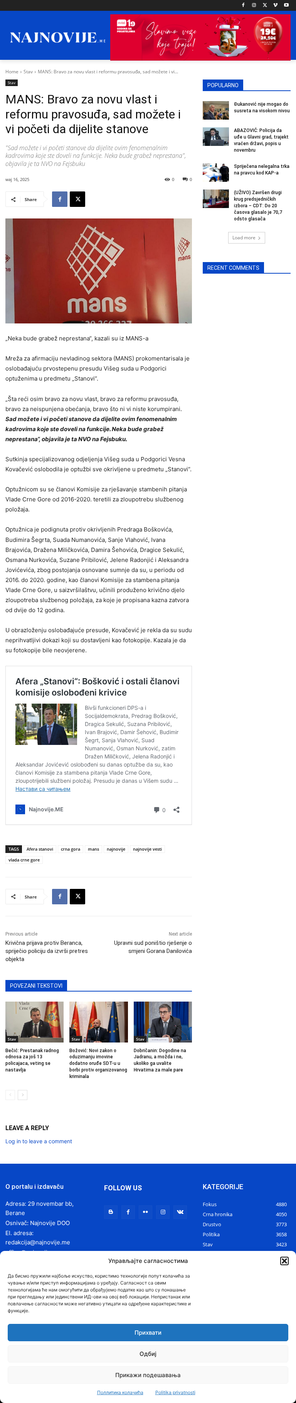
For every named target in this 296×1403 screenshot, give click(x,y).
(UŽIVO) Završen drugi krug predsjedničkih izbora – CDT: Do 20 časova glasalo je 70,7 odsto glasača (258, 205)
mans (93, 849)
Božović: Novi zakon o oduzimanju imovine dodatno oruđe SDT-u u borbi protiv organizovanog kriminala (98, 1063)
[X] (265, 5)
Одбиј (148, 1353)
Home (11, 71)
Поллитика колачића (120, 1392)
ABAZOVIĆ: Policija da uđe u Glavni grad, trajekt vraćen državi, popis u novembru (261, 140)
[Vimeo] (275, 5)
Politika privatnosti (175, 1392)
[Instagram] (254, 5)
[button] (284, 1261)
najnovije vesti (147, 849)
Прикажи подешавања (148, 1375)
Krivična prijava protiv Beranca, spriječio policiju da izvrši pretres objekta (46, 951)
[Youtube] (286, 5)
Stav (28, 71)
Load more (244, 237)
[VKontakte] (180, 1212)
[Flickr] (145, 1212)
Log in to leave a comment (38, 1141)
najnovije (116, 849)
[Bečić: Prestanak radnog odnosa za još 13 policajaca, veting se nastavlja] (34, 1022)
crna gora (70, 849)
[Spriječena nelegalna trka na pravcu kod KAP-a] (216, 172)
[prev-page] (10, 1095)
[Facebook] (243, 5)
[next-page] (22, 1095)
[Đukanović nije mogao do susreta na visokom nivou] (216, 110)
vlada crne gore (24, 860)
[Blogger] (111, 1212)
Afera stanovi (40, 849)
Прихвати (148, 1332)
